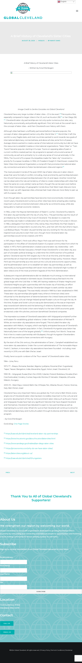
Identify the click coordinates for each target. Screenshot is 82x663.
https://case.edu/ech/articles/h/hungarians (23, 458)
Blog (42, 40)
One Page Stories (21, 424)
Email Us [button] (7, 632)
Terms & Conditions (57, 650)
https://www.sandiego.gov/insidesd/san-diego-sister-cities (30, 443)
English (63, 1)
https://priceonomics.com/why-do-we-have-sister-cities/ (29, 448)
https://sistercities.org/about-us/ (19, 453)
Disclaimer (68, 650)
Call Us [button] (7, 623)
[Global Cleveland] (23, 11)
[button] (77, 11)
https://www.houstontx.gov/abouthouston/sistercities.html (30, 439)
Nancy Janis (55, 40)
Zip (1, 582)
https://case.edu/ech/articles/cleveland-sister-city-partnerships (32, 434)
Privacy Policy (45, 650)
